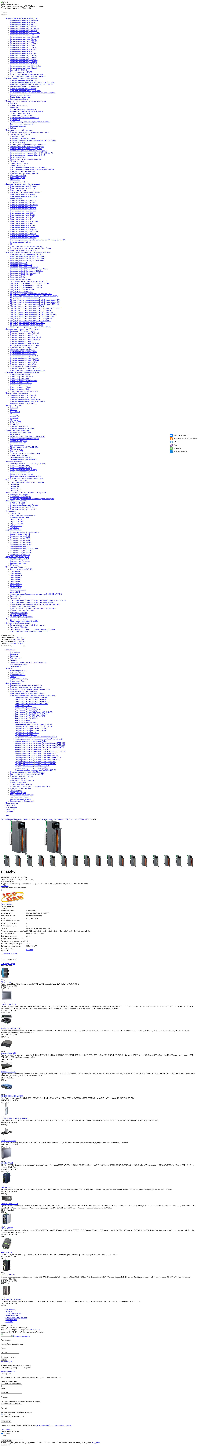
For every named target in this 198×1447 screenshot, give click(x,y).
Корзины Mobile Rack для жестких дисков (26, 111)
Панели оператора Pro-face (20, 385)
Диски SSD (14, 107)
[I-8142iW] (53, 854)
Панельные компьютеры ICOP (22, 217)
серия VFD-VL (16, 586)
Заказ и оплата (15, 658)
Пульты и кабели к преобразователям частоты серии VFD (32, 608)
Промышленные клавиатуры (17, 393)
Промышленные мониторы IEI (22, 341)
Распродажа (10, 805)
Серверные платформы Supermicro (23, 459)
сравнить (13, 888)
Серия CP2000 (15, 596)
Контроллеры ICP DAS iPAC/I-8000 (24, 267)
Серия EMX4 (15, 490)
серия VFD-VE (16, 584)
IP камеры (14, 565)
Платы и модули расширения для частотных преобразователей (34, 604)
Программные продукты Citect (22, 507)
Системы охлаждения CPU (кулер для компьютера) (30, 122)
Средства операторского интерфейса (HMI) (22, 372)
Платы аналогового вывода (21, 468)
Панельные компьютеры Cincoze (23, 211)
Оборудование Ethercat (19, 163)
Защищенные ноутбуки (19, 495)
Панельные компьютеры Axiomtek (23, 186)
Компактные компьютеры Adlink (23, 39)
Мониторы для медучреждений (22, 350)
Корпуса (13, 103)
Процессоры (15, 120)
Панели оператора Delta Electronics (23, 381)
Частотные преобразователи (17, 567)
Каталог (10, 819)
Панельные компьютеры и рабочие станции (23, 184)
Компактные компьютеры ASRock (23, 43)
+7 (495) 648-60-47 (8, 635)
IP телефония (15, 180)
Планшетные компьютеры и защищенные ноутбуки (26, 492)
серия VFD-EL (16, 577)
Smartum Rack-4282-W (9, 1204)
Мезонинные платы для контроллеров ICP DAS (28, 281)
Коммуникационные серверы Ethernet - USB (27, 155)
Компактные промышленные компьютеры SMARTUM (31, 84)
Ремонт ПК (10, 809)
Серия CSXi (14, 486)
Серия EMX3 (15, 488)
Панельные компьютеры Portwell (23, 234)
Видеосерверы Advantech (20, 561)
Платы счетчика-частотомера (21, 474)
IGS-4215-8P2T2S (8, 1275)
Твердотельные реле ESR (20, 534)
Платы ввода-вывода (14, 461)
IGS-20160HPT (7, 1228)
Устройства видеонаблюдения (17, 557)
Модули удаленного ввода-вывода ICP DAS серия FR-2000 (33, 314)
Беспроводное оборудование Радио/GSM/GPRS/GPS (30, 327)
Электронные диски (13, 406)
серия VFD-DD (16, 573)
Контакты (14, 654)
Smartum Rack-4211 (8, 1053)
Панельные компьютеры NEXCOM (24, 232)
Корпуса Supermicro (17, 445)
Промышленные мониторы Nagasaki (24, 343)
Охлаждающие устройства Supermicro (25, 453)
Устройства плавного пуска (16, 480)
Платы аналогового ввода (20, 466)
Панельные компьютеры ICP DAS (23, 196)
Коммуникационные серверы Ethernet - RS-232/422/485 (31, 153)
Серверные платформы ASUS (21, 457)
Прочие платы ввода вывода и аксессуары (26, 478)
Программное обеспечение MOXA (23, 171)
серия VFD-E (15, 592)
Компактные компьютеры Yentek (23, 22)
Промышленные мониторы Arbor (23, 354)
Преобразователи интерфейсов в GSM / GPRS (28, 167)
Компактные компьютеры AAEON (23, 24)
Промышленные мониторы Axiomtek (24, 333)
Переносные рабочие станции (22, 190)
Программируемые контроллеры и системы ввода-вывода (28, 252)
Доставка (13, 660)
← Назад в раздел (8, 964)
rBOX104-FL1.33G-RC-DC (11, 1299)
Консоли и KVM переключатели (23, 331)
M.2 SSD (13, 410)
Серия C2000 (15, 598)
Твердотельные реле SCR (20, 540)
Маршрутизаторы (17, 161)
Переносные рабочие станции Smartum (25, 91)
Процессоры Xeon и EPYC (20, 455)
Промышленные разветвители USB (24, 174)
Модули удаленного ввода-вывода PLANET (27, 323)
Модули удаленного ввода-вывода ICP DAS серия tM (31, 319)
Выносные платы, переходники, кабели (25, 476)
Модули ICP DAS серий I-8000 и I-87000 (26, 285)
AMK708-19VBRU (8, 1141)
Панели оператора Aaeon (20, 374)
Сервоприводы (11, 511)
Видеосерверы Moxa (18, 563)
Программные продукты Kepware (23, 509)
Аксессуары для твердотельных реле (24, 532)
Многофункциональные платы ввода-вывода (27, 463)
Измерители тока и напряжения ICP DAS (26, 254)
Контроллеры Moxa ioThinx (21, 279)
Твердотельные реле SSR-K (21, 553)
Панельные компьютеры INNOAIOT (24, 221)
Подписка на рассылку (19, 679)
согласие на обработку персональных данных (54, 1425)
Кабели (13, 128)
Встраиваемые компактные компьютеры (21, 18)
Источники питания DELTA (21, 569)
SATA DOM (14, 416)
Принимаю (5, 1445)
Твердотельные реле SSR (20, 546)
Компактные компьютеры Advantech (24, 29)
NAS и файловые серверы (20, 97)
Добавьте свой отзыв (9, 953)
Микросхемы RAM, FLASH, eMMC (24, 621)
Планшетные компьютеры (20, 497)
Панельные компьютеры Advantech (24, 205)
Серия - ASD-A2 (16, 519)
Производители (12, 803)
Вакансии (14, 656)
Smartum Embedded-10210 (11, 1029)
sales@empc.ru (18, 639)
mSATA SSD (15, 412)
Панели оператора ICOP (19, 389)
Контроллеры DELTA (18, 263)
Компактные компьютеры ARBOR (23, 41)
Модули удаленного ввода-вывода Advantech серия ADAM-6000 (35, 302)
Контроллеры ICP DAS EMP (21, 265)
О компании (10, 650)
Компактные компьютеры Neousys (23, 62)
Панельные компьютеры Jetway (22, 194)
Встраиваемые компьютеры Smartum (24, 87)
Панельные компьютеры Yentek (22, 188)
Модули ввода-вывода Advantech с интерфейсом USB (31, 294)
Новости (9, 668)
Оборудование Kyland (18, 182)
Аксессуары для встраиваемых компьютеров (27, 76)
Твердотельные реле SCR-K (21, 544)
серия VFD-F (15, 579)
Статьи (13, 677)
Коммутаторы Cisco (17, 157)
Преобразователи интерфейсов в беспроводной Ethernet (32, 169)
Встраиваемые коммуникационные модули (27, 147)
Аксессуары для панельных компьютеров (26, 246)
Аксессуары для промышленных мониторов (27, 370)
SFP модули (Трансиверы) (20, 134)
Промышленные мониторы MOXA (24, 362)
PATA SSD (14, 414)
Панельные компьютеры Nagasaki (23, 229)
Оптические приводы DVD (21, 116)
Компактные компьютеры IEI (21, 51)
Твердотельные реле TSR (20, 555)
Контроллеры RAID (18, 443)
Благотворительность (18, 664)
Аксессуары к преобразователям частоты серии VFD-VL (32, 602)
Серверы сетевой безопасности (18, 623)
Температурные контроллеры (21, 617)
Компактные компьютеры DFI (22, 35)
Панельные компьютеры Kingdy (22, 225)
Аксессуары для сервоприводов (22, 515)
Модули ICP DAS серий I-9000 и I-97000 (26, 287)
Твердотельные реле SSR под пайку (24, 548)
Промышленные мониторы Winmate (24, 364)
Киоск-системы (16, 198)
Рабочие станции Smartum (20, 95)
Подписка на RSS (17, 681)
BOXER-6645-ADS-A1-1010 (12, 1096)
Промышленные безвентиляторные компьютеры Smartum (32, 93)
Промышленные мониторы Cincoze (24, 358)
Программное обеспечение (16, 501)
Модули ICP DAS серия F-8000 (22, 290)
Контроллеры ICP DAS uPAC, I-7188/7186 (26, 271)
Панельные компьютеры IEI (21, 219)
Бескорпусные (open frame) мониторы (24, 345)
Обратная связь (11, 807)
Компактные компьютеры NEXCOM (24, 37)
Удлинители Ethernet (18, 176)
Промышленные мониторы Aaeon (23, 348)
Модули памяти (16, 449)
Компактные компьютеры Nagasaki (23, 60)
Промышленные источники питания (24, 118)
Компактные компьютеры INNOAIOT (25, 33)
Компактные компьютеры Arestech (23, 31)
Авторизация (6, 1429)
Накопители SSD (16, 451)
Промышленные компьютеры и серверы (21, 78)
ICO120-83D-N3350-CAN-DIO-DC (14, 1118)
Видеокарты (15, 435)
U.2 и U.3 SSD (15, 422)
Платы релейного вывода (20, 472)
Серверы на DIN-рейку (19, 627)
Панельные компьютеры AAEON (23, 200)
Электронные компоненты (16, 619)
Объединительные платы (20, 113)
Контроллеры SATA (18, 126)
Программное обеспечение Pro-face (24, 505)
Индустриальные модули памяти (23, 109)
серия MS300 (15, 513)
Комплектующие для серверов (17, 430)
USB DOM (14, 424)
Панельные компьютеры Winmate (23, 238)
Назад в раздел (6, 904)
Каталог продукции (13, 683)
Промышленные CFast (19, 426)
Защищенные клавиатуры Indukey (23, 397)
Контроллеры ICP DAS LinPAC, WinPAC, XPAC (29, 269)
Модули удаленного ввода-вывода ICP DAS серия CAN (32, 312)
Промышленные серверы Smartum (23, 80)
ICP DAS (29, 950)
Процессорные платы (18, 105)
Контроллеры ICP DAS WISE (21, 275)
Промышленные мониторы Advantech (25, 339)
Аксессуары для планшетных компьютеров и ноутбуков (32, 499)
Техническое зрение (18, 590)
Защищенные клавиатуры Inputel (23, 395)
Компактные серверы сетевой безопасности (27, 625)
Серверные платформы (19, 99)
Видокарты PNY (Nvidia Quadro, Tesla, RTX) (27, 437)
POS (12, 244)
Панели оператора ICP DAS (21, 383)
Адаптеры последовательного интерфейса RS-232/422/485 (33, 140)
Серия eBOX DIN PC (18, 70)
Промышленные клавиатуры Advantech (25, 399)
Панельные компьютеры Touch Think (24, 236)
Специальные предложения (16, 1318)
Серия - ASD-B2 (16, 521)
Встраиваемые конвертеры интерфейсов (26, 149)
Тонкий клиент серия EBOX (21, 72)
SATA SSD (14, 418)
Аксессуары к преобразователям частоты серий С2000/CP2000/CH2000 (38, 600)
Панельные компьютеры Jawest (22, 223)
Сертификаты (15, 666)
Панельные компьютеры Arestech (23, 209)
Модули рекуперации (18, 615)
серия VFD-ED (16, 575)
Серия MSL (14, 528)
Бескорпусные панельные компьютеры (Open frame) (30, 248)
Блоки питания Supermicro (20, 432)
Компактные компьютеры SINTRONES (25, 66)
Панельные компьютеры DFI (21, 213)
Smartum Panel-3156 (8, 1004)
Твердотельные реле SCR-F (21, 542)
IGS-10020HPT (7, 1187)
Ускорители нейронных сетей (21, 124)
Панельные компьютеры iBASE (22, 215)
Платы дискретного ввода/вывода (23, 470)
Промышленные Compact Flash (22, 428)
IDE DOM (14, 408)
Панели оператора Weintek (20, 387)
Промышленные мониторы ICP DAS (24, 360)
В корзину (5, 886)
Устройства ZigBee (17, 178)
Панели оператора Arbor (19, 379)
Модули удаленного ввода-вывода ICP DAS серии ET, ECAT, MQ (35, 308)
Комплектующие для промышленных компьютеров (26, 101)
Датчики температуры (19, 613)
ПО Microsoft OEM (17, 503)
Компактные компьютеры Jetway (23, 26)
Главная (4, 819)
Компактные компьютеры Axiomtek (24, 20)
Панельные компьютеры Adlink (22, 203)
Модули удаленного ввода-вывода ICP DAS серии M (30, 310)
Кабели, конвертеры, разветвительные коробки (28, 151)
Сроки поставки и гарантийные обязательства (28, 662)
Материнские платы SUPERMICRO (24, 447)
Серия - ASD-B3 (16, 524)
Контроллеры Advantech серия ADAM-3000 (27, 256)
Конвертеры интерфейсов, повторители (25, 159)
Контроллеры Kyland (18, 277)
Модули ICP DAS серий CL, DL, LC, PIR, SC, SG (29, 283)
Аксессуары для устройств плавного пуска (27, 482)
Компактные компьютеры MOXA (23, 58)
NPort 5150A (6, 982)
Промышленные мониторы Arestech (24, 356)
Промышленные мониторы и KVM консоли (23, 329)
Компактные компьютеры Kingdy (23, 53)
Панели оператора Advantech (21, 377)
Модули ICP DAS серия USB (21, 292)
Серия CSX (14, 484)
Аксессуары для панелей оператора (24, 391)
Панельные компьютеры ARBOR (23, 207)
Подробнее (96, 1443)
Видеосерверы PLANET (19, 559)
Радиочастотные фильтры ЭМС (22, 611)
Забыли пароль (7, 1362)
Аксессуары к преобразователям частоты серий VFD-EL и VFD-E (36, 594)
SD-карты (14, 420)
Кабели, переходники (18, 441)
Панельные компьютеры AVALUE (23, 250)
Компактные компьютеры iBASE (23, 49)
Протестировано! (17, 673)
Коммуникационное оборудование (19, 130)
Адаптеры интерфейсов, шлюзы (22, 138)
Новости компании (17, 675)
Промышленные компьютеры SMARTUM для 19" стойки (32, 82)
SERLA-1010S (6, 1252)
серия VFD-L (15, 582)
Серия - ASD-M (16, 526)
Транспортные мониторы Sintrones (23, 366)
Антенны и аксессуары (19, 142)
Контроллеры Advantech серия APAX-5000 (27, 261)
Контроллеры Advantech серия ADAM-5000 (27, 258)
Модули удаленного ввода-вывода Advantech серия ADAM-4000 (35, 300)
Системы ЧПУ (15, 588)
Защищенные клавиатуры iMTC (22, 403)
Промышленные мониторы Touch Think (25, 337)
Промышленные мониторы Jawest (23, 335)
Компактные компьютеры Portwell (23, 64)
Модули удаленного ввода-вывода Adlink (26, 298)
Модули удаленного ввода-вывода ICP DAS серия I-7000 (32, 316)
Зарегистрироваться (8, 1371)
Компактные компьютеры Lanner (23, 55)
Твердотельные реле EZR (20, 536)
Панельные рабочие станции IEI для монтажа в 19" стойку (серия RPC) (38, 240)
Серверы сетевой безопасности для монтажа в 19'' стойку (32, 629)
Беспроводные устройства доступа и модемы (27, 145)
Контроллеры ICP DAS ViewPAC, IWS (25, 273)
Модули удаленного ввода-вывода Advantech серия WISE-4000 (34, 304)
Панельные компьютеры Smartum (23, 89)
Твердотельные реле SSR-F (20, 550)
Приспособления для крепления (22, 606)
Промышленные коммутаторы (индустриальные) (29, 132)
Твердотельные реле (13, 530)
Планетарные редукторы (19, 517)
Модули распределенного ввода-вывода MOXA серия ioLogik (34, 296)
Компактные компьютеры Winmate (23, 68)
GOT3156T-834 (7, 1163)
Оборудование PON (18, 165)
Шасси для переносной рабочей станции (26, 192)
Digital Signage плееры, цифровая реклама (26, 74)
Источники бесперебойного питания (24, 439)
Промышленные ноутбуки (20, 242)
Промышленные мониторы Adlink (23, 352)
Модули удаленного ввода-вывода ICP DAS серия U (30, 321)
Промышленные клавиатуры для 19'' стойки (27, 401)
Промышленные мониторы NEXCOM (25, 368)
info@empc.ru (19, 637)
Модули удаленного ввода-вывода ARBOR (27, 306)
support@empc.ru (20, 641)
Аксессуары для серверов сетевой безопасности (29, 631)
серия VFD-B (15, 571)
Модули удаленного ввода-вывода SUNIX (26, 325)
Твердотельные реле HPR (20, 538)
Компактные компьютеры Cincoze (23, 47)
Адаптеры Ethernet (17, 136)
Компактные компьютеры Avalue (23, 45)
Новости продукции (18, 670)
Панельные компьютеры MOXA (22, 227)
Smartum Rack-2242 (8, 1072)
